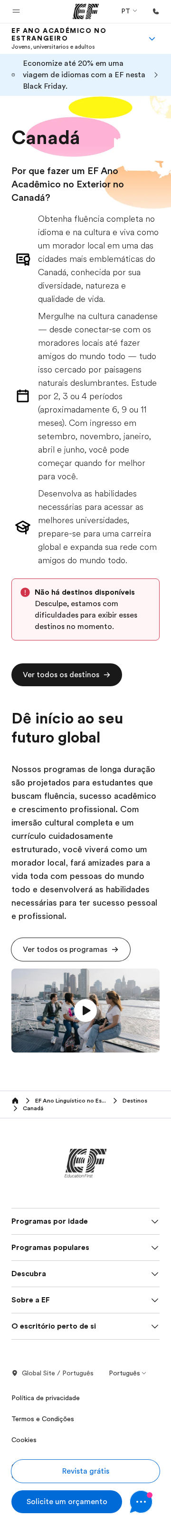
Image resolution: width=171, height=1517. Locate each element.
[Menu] (152, 38)
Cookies (24, 1440)
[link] (74, 39)
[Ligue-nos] (156, 11)
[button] (16, 11)
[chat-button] (145, 1501)
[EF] (86, 11)
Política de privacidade (45, 1398)
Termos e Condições (42, 1419)
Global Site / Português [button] (58, 1373)
